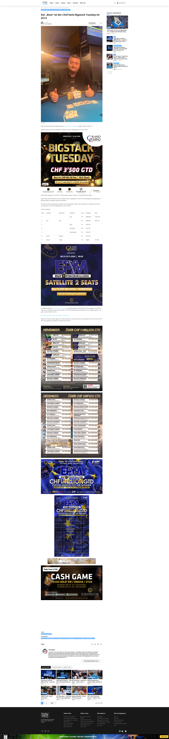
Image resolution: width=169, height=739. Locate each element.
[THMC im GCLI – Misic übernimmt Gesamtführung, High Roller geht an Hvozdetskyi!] (48, 690)
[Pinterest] (98, 644)
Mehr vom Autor (67, 667)
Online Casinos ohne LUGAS (86, 723)
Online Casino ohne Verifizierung (87, 721)
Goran (108, 33)
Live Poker (85, 638)
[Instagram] (45, 731)
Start (42, 7)
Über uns (116, 716)
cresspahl (46, 22)
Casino (63, 3)
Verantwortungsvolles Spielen (120, 723)
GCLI (71, 638)
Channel (75, 3)
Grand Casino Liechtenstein (53, 9)
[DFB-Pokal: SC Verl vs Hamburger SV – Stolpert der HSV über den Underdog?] (117, 22)
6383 (52, 703)
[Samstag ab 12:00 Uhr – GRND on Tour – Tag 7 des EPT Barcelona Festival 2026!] (48, 674)
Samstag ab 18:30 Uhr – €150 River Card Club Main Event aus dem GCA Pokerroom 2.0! (120, 49)
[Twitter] (95, 644)
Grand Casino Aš (61, 677)
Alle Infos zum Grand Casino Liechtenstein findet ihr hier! (55, 315)
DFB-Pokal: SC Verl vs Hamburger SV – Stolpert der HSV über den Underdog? (117, 31)
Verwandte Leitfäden (56, 667)
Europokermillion (56, 638)
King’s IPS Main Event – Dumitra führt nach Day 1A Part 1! (94, 682)
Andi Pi (73, 683)
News (51, 3)
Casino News (83, 726)
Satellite (93, 638)
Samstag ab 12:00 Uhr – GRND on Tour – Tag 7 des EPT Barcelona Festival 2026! (48, 682)
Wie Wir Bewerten (118, 721)
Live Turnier (64, 9)
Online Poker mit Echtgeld (69, 716)
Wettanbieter (100, 716)
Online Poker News (68, 726)
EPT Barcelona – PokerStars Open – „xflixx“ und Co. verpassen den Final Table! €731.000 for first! (120, 58)
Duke (42, 683)
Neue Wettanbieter (101, 723)
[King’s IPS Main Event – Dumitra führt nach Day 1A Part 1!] (94, 674)
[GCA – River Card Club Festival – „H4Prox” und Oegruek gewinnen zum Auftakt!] (94, 690)
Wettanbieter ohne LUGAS (102, 720)
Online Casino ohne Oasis (85, 719)
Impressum (116, 718)
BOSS (49, 638)
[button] (114, 3)
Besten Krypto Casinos (85, 725)
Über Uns (82, 3)
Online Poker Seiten (68, 725)
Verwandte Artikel (46, 667)
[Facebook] (92, 644)
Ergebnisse (46, 7)
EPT (42, 677)
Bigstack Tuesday (44, 638)
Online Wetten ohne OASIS (103, 718)
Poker (57, 3)
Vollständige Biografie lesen (91, 661)
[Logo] (45, 3)
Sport (69, 3)
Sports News (100, 725)
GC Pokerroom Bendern (65, 638)
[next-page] (55, 703)
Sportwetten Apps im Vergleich (103, 721)
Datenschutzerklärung (118, 720)
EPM (52, 638)
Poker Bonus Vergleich (68, 723)
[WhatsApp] (101, 644)
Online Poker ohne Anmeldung (70, 718)
